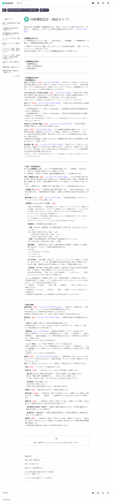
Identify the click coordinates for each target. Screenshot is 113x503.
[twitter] (98, 3)
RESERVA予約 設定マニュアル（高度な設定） (23, 10)
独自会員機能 (54, 173)
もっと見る (16, 76)
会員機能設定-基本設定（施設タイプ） (10, 29)
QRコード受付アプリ (32, 464)
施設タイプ (44, 10)
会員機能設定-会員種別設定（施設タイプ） (10, 34)
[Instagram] (103, 3)
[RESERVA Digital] (108, 3)
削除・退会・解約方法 (32, 460)
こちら (37, 338)
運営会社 (5, 493)
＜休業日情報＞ (31, 68)
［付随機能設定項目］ (58, 51)
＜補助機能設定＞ (31, 64)
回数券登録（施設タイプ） (11, 67)
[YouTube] (93, 3)
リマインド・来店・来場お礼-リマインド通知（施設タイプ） (11, 50)
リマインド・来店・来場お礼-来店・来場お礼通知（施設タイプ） (11, 57)
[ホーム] (7, 3)
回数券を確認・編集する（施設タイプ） (10, 71)
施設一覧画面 (41, 336)
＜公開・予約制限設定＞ (34, 66)
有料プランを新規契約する (34, 468)
